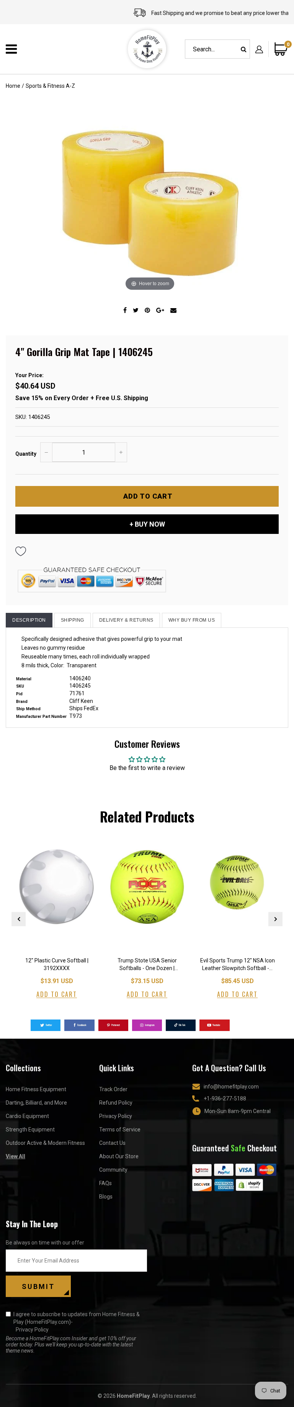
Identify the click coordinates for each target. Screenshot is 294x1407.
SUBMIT (38, 1286)
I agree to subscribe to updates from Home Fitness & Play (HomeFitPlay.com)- (76, 1322)
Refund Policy (115, 1103)
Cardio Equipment (27, 1116)
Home (13, 86)
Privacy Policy (115, 1116)
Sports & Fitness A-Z (50, 86)
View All (15, 1156)
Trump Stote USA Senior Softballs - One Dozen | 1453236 (147, 965)
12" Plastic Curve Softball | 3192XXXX (56, 964)
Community (113, 1170)
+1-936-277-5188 (225, 1098)
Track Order (113, 1089)
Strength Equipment (30, 1129)
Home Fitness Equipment (36, 1089)
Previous (18, 919)
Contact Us (112, 1143)
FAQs (105, 1183)
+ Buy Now (147, 524)
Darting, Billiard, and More (36, 1103)
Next (275, 919)
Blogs (106, 1197)
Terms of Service (119, 1129)
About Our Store (119, 1156)
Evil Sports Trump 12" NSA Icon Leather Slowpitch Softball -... (237, 964)
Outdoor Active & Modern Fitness (45, 1143)
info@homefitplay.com (231, 1087)
